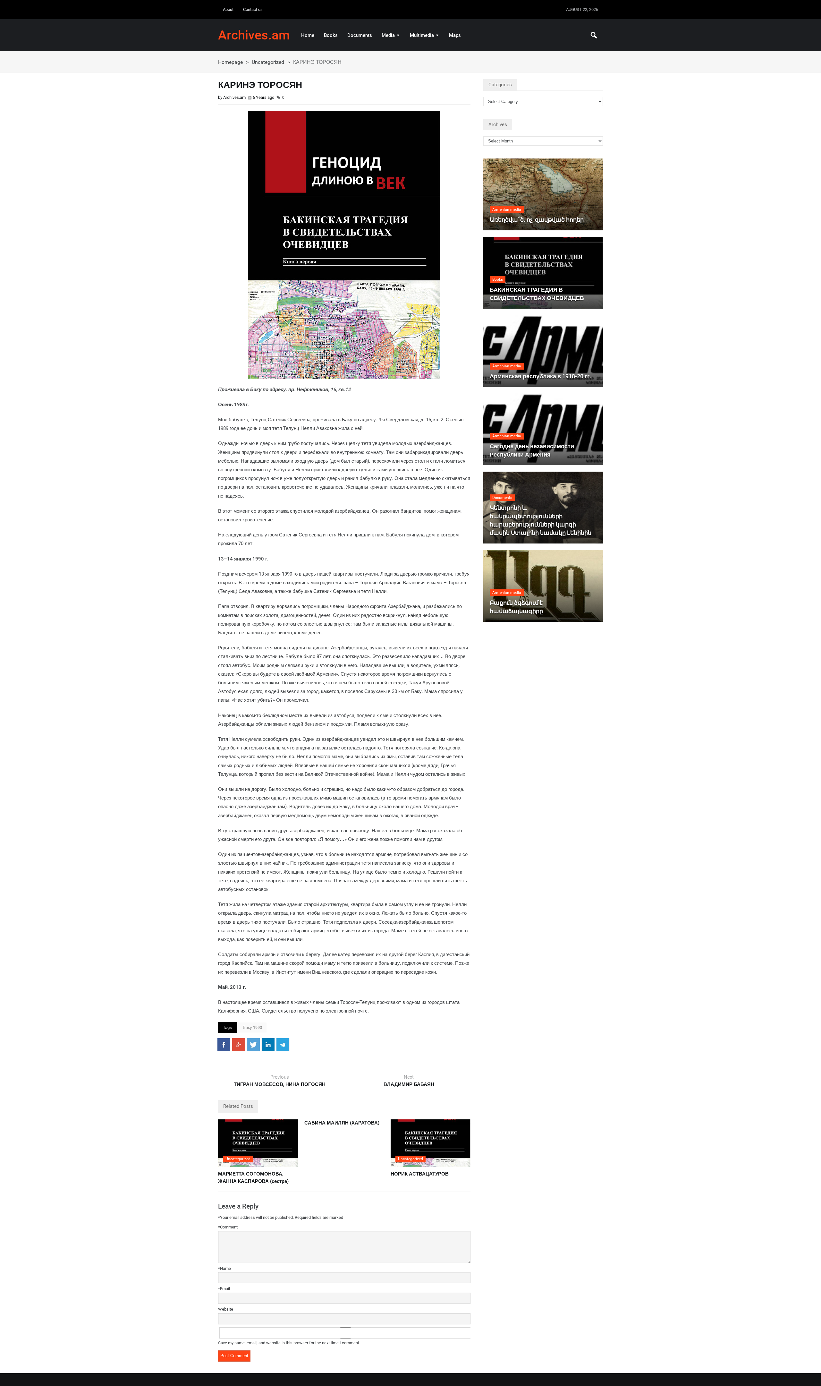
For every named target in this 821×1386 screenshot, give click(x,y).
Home (307, 35)
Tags (227, 1027)
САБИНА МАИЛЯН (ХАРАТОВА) (341, 1123)
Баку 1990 (252, 1027)
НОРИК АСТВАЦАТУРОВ (420, 1174)
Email (224, 1288)
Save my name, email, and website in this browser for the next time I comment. (289, 1342)
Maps (455, 35)
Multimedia (422, 35)
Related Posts (238, 1106)
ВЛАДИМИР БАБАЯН (409, 1084)
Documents (359, 35)
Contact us (253, 9)
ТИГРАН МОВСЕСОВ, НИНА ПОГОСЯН (280, 1084)
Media (388, 35)
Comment (228, 1227)
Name (224, 1268)
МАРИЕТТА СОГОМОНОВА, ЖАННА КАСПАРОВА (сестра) (253, 1177)
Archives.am (254, 35)
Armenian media (506, 209)
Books (331, 35)
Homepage (230, 62)
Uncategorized (268, 62)
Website (225, 1309)
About (228, 9)
